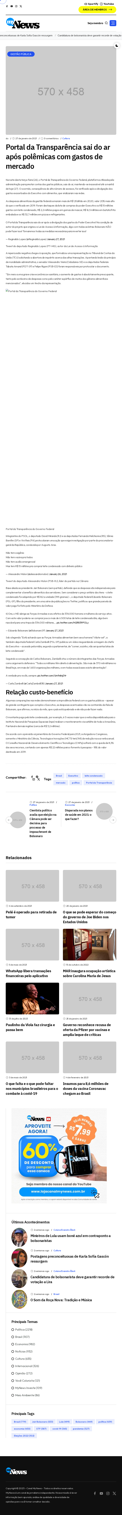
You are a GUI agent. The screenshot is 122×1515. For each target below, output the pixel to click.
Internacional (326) (27, 1366)
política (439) (105, 1421)
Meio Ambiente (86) (27, 1395)
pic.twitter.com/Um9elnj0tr (51, 675)
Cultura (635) (23, 1359)
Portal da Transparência (99, 782)
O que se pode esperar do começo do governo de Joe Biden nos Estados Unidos (89, 917)
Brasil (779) (20, 1421)
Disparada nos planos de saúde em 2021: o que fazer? (79, 815)
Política (33, 804)
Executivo (73, 775)
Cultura (66, 138)
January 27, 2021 (56, 239)
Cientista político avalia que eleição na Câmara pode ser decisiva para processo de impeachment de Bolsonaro (43, 823)
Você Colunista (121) (27, 1380)
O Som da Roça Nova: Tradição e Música (61, 1300)
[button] (113, 23)
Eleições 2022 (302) (24, 1435)
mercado (60, 782)
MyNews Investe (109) (28, 1388)
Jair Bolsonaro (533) (42, 1421)
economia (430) (22, 1428)
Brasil (59, 775)
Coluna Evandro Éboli (64, 1229)
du (7, 138)
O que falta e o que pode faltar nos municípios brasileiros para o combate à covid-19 (32, 1088)
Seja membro (95, 23)
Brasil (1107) (22, 1337)
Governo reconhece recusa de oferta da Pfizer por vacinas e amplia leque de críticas (87, 1029)
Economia (70, 804)
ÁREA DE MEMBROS (95, 9)
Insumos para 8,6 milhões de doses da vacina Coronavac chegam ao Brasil (85, 1088)
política (76, 782)
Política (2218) (23, 1329)
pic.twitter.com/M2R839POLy (73, 622)
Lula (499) (64, 1421)
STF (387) (41, 1428)
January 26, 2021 (58, 574)
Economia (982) (25, 1344)
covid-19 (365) (59, 1428)
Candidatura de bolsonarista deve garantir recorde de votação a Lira (83, 35)
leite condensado (94, 775)
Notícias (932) (23, 1351)
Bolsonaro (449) (84, 1421)
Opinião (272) (23, 1373)
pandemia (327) (81, 1428)
